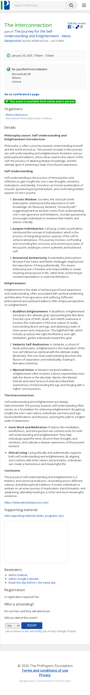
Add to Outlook (18, 575)
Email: (12, 582)
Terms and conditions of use (45, 670)
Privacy (45, 675)
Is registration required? (19, 597)
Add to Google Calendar (24, 579)
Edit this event (77, 23)
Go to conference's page (21, 94)
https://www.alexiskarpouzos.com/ (26, 502)
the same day (47, 582)
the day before (26, 582)
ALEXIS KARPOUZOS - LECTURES (43, 41)
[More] (84, 5)
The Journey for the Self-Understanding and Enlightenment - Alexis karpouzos (37, 36)
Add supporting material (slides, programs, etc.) (34, 516)
